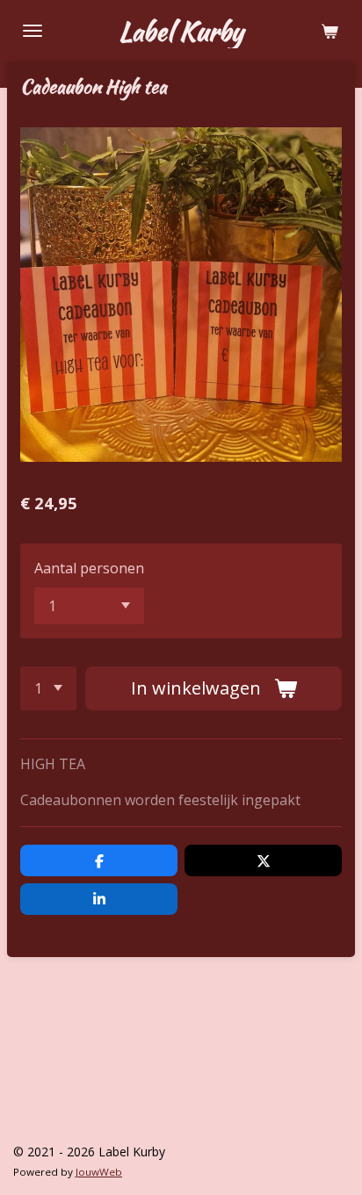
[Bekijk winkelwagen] (329, 30)
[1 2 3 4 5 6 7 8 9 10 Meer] (48, 688)
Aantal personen (89, 568)
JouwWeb (99, 1171)
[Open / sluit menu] (32, 30)
